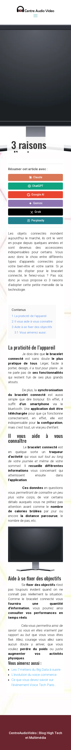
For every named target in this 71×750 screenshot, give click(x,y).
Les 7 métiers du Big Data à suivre (36, 669)
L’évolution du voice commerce (34, 675)
